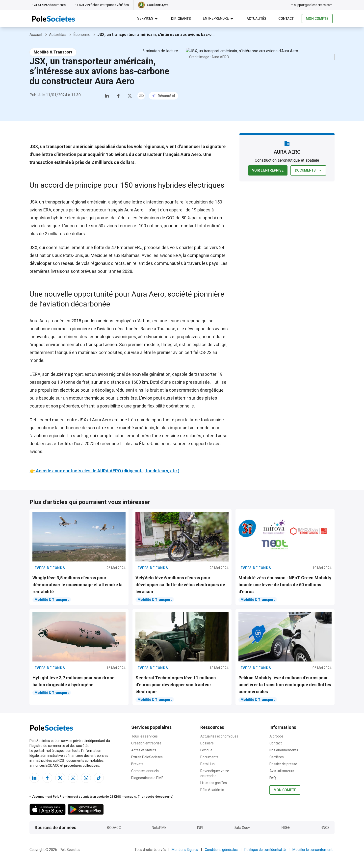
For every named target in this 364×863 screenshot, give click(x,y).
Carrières (276, 757)
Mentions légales (185, 850)
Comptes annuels (145, 771)
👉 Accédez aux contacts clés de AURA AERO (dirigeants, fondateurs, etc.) (104, 470)
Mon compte (317, 19)
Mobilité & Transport (53, 52)
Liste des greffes (213, 783)
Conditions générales (221, 850)
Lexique (206, 750)
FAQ (272, 778)
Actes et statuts (143, 750)
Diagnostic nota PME (147, 778)
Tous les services (144, 736)
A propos (276, 736)
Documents (305, 170)
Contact (275, 743)
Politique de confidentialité (265, 850)
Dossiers (207, 743)
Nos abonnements (283, 750)
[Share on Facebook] (118, 96)
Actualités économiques (219, 736)
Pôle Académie (212, 790)
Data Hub (207, 764)
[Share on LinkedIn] (107, 96)
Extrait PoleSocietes (147, 757)
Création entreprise (146, 743)
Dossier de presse (283, 764)
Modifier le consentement (312, 850)
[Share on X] (129, 96)
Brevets (137, 764)
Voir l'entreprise (268, 170)
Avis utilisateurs (281, 771)
